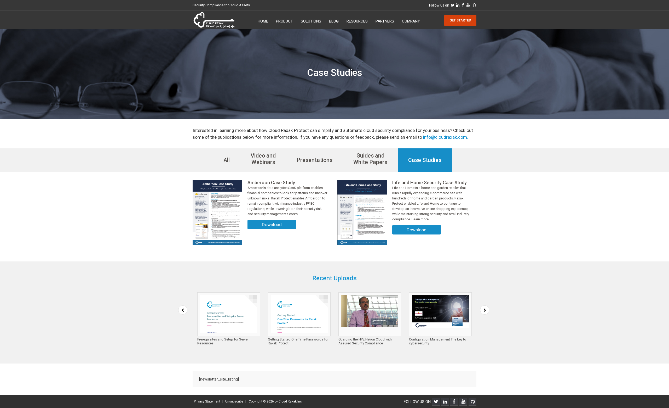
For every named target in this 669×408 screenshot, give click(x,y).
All (226, 160)
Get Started (460, 20)
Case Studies (424, 160)
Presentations (314, 160)
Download (272, 224)
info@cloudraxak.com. (445, 137)
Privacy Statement (207, 401)
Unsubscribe (234, 401)
